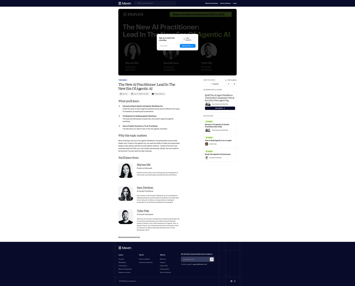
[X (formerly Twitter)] (235, 281)
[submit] (212, 259)
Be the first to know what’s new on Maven (196, 254)
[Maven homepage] (125, 3)
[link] (228, 84)
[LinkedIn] (231, 281)
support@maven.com (200, 264)
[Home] (125, 248)
